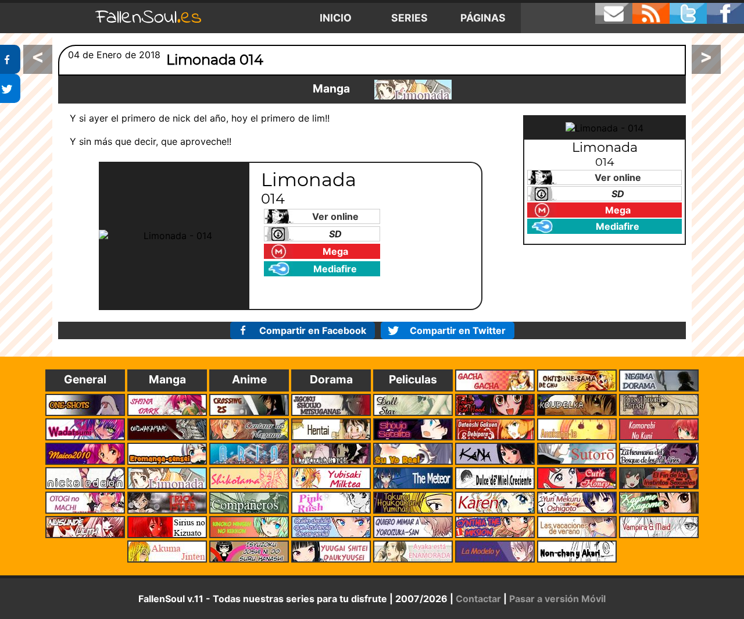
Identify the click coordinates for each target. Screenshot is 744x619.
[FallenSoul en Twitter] (688, 13)
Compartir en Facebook (312, 330)
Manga (331, 88)
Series (409, 18)
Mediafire (335, 269)
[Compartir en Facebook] (10, 59)
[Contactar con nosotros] (613, 13)
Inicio (336, 18)
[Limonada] (413, 90)
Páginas (483, 18)
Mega (335, 251)
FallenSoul (149, 18)
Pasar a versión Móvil (557, 598)
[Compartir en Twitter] (10, 88)
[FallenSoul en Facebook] (725, 13)
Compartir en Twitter (458, 330)
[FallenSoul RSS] (651, 13)
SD (335, 234)
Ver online (335, 216)
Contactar (478, 598)
